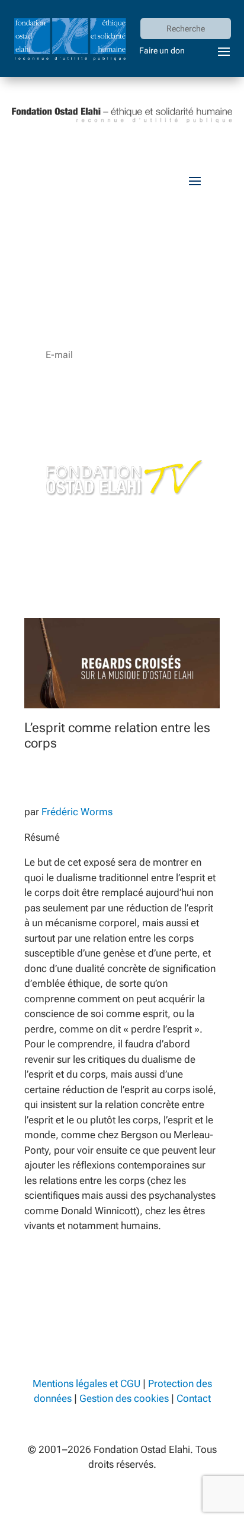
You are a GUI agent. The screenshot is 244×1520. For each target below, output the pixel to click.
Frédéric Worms (77, 812)
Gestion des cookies (124, 1398)
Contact (193, 1398)
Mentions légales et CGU (86, 1383)
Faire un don (162, 50)
